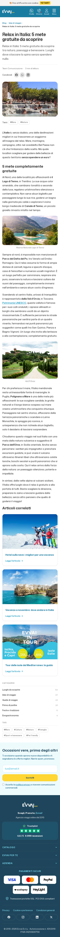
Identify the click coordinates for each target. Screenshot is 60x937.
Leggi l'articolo (12, 560)
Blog (4, 23)
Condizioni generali (45, 910)
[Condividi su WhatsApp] (22, 75)
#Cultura (18, 729)
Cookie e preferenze (23, 910)
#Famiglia (42, 729)
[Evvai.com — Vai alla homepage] (8, 11)
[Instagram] (22, 917)
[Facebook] (8, 917)
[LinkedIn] (37, 917)
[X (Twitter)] (51, 917)
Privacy (6, 910)
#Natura (24, 122)
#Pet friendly (32, 735)
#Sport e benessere (13, 735)
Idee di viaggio (15, 23)
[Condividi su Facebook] (16, 75)
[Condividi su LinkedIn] (28, 75)
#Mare (13, 122)
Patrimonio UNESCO (14, 302)
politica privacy (23, 784)
